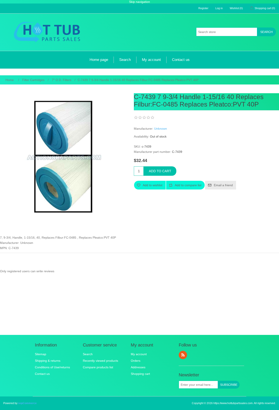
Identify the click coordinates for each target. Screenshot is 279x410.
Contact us (181, 60)
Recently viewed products (100, 360)
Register (203, 8)
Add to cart (160, 171)
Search (266, 32)
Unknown (160, 128)
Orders (135, 360)
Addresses (138, 367)
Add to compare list (188, 185)
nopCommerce (27, 403)
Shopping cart (140, 374)
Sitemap (40, 354)
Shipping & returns (47, 360)
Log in (219, 8)
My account (151, 60)
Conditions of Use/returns (52, 367)
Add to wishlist (152, 185)
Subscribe (228, 384)
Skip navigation (139, 1)
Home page (99, 60)
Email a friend (223, 185)
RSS (183, 355)
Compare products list (98, 367)
